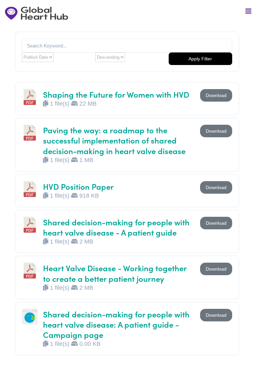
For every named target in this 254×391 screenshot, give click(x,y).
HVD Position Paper (78, 186)
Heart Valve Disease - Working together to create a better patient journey (115, 272)
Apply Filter (200, 58)
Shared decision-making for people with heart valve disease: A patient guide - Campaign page (116, 324)
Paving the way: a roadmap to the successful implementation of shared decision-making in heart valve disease (114, 140)
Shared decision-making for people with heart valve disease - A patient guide (116, 227)
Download (216, 95)
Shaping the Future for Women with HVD (116, 94)
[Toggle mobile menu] (248, 11)
